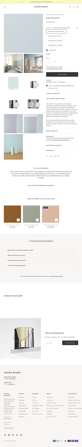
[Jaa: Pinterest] (55, 156)
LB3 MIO (12, 227)
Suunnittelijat (35, 408)
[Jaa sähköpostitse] (58, 156)
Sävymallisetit (22, 405)
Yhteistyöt (49, 411)
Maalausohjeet (72, 405)
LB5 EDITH (50, 227)
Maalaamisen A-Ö (37, 414)
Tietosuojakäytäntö (73, 416)
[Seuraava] (58, 2)
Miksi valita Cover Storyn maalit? (55, 405)
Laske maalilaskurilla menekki (54, 68)
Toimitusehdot (72, 414)
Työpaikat (49, 414)
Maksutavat (71, 411)
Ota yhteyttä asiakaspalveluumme (61, 140)
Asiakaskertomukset (37, 405)
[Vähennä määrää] (48, 62)
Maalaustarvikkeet (23, 408)
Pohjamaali (22, 400)
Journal (34, 400)
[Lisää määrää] (55, 62)
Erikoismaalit (22, 411)
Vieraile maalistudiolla (74, 400)
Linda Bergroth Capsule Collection (55, 14)
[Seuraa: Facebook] (5, 435)
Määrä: (48, 58)
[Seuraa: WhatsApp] (21, 435)
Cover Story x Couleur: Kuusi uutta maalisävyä (41, 1)
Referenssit (35, 411)
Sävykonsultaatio (23, 414)
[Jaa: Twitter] (53, 156)
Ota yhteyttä (71, 397)
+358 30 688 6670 (9, 428)
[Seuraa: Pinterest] (13, 435)
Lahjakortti (21, 416)
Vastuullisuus (50, 400)
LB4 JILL (31, 227)
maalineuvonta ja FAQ (56, 276)
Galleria (34, 397)
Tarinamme (50, 397)
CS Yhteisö (13, 378)
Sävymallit (21, 403)
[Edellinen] (23, 2)
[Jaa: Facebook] (50, 156)
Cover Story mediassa (53, 408)
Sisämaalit (21, 397)
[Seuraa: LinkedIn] (17, 435)
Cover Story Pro (51, 416)
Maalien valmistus (51, 403)
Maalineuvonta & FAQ (74, 403)
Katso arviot (11, 384)
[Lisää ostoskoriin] (18, 219)
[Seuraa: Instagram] (9, 435)
